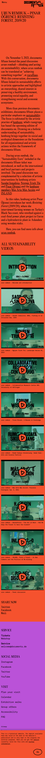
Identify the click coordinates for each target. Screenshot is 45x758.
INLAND (6, 193)
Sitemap (4, 726)
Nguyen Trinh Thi (30, 183)
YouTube (5, 676)
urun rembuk (8, 232)
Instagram (7, 661)
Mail (3, 613)
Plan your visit (10, 692)
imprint (36, 740)
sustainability (33, 115)
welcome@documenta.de (14, 646)
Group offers (8, 706)
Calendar (6, 697)
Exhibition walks (11, 702)
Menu (4, 2)
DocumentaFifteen (33, 4)
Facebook (6, 610)
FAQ (3, 716)
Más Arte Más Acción (23, 190)
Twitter (5, 606)
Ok (37, 752)
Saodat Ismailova (10, 183)
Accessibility (9, 711)
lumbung (17, 122)
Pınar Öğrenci (13, 186)
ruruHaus (32, 75)
